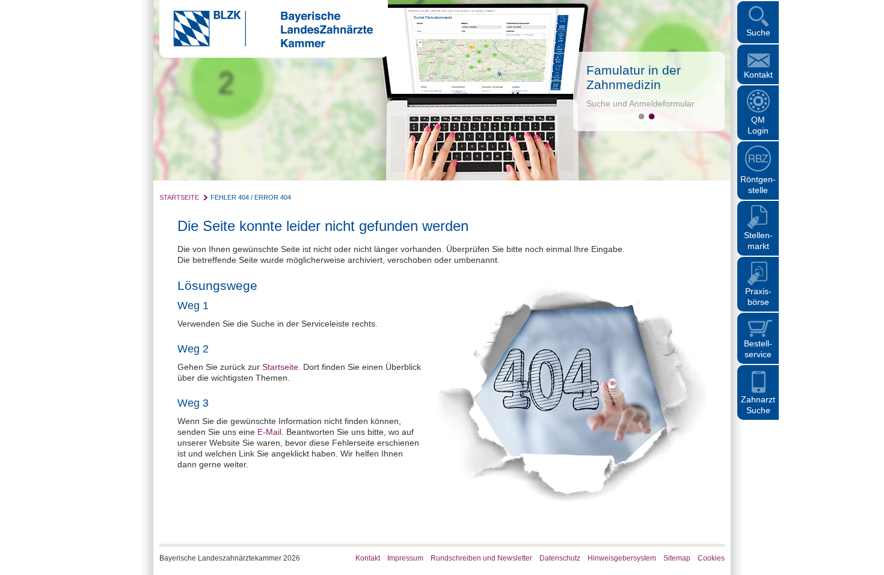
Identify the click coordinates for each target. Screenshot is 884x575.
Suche (758, 32)
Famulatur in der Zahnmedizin (633, 77)
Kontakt (758, 74)
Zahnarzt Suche (758, 405)
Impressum (405, 558)
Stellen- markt (758, 240)
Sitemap (676, 558)
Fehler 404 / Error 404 (250, 197)
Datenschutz (559, 558)
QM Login (758, 125)
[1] (641, 116)
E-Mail (269, 432)
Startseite (179, 197)
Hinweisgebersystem (622, 558)
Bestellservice (758, 349)
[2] (651, 116)
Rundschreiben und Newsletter (481, 558)
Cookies (711, 558)
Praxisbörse (758, 296)
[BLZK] (266, 44)
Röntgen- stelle (758, 184)
